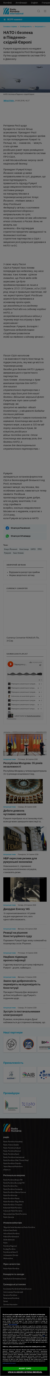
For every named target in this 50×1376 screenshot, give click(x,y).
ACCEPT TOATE (25, 1368)
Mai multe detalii (13, 1324)
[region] (25, 1341)
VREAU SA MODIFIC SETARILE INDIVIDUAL (25, 1372)
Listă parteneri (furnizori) (9, 1363)
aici (44, 1335)
